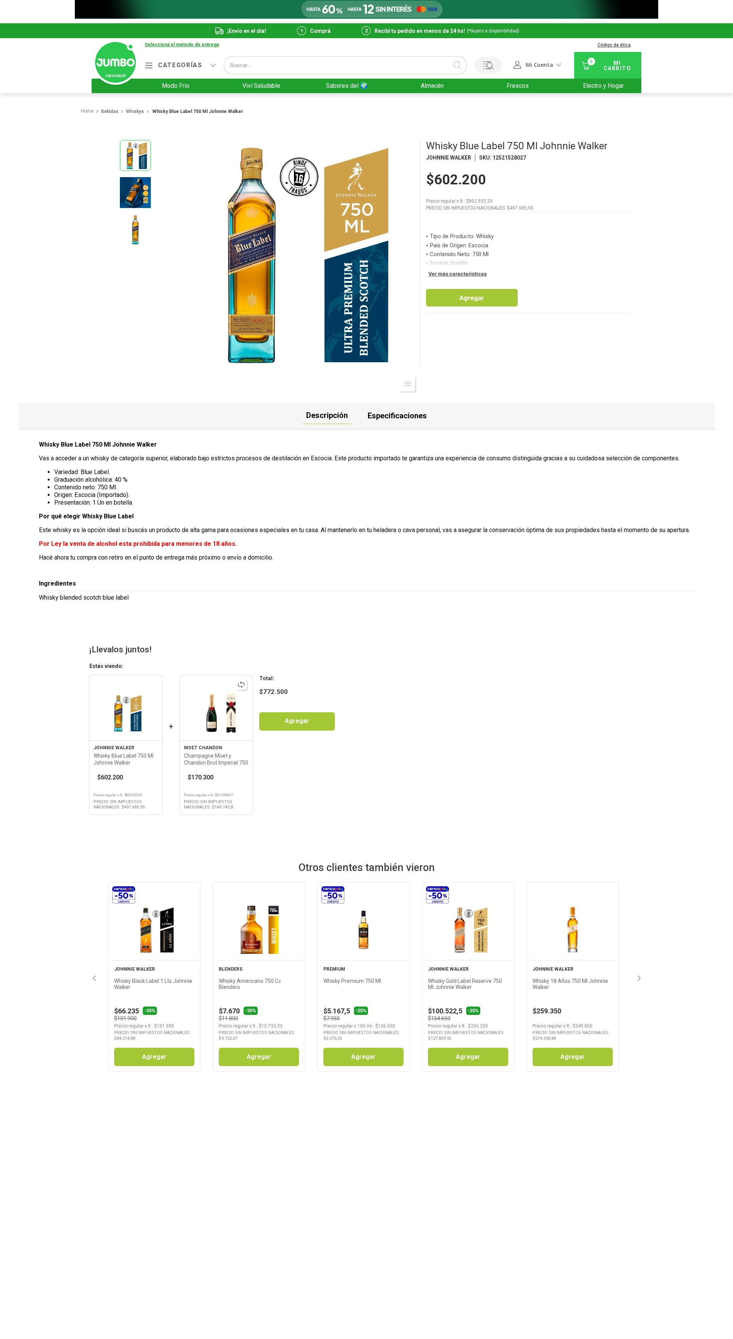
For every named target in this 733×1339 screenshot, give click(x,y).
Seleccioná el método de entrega (182, 44)
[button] (182, 45)
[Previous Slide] (93, 977)
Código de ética (614, 45)
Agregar (471, 298)
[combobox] (345, 65)
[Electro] (366, 9)
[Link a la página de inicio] (87, 111)
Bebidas (109, 111)
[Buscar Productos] (457, 65)
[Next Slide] (638, 977)
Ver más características (457, 274)
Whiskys (135, 111)
